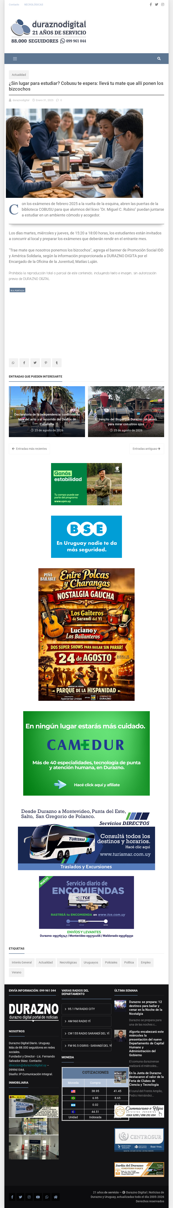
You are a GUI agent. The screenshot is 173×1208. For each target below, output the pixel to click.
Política (129, 962)
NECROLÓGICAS (33, 4)
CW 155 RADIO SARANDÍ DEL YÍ (88, 1033)
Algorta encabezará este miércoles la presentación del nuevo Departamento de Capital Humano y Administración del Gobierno (146, 1043)
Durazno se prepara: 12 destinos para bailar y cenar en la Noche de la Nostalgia (145, 1007)
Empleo (146, 962)
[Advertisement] (86, 322)
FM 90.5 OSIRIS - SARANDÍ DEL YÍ (89, 1045)
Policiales (111, 962)
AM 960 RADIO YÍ (79, 1021)
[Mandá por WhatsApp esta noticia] (13, 362)
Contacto (14, 4)
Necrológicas (68, 962)
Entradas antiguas (145, 448)
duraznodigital (21, 100)
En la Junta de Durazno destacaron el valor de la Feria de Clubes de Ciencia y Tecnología (146, 1079)
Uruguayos (91, 962)
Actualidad (19, 74)
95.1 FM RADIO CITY (81, 1009)
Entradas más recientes (31, 448)
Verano (16, 972)
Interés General (22, 962)
